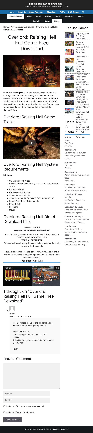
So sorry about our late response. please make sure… (75, 156)
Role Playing (69, 16)
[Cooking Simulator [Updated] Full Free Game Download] (69, 45)
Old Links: (69, 165)
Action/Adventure (15, 16)
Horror (38, 16)
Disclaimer (51, 12)
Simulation (36, 21)
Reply (15, 349)
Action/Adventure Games (22, 27)
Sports (47, 21)
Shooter (81, 16)
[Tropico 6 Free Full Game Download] (69, 79)
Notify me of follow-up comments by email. (25, 406)
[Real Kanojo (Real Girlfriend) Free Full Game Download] (69, 54)
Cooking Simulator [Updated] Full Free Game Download (82, 47)
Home (11, 12)
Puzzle (58, 16)
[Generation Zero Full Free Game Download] (69, 71)
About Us (22, 12)
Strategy (57, 21)
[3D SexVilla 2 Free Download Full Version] (69, 96)
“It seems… (70, 181)
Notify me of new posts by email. (20, 412)
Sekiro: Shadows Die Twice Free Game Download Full (82, 122)
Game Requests (36, 12)
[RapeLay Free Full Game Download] (69, 37)
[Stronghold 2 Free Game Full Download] (69, 88)
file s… (68, 168)
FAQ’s (62, 12)
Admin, (68, 197)
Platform (48, 16)
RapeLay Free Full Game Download (82, 36)
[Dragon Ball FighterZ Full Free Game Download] (69, 62)
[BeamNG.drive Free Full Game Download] (69, 113)
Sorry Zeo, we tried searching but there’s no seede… (76, 232)
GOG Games (73, 12)
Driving (29, 16)
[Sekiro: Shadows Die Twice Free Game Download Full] (69, 104)
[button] (83, 12)
